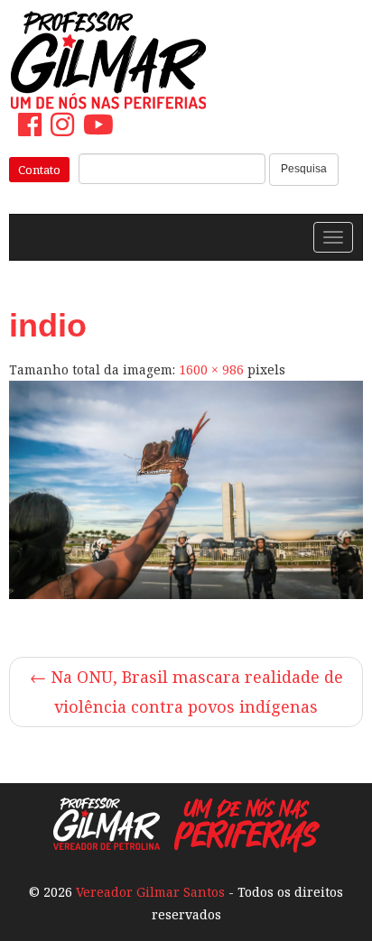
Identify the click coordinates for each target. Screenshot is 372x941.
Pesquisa (304, 168)
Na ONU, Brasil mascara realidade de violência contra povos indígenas (186, 691)
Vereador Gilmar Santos (150, 891)
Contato (39, 169)
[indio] (186, 490)
